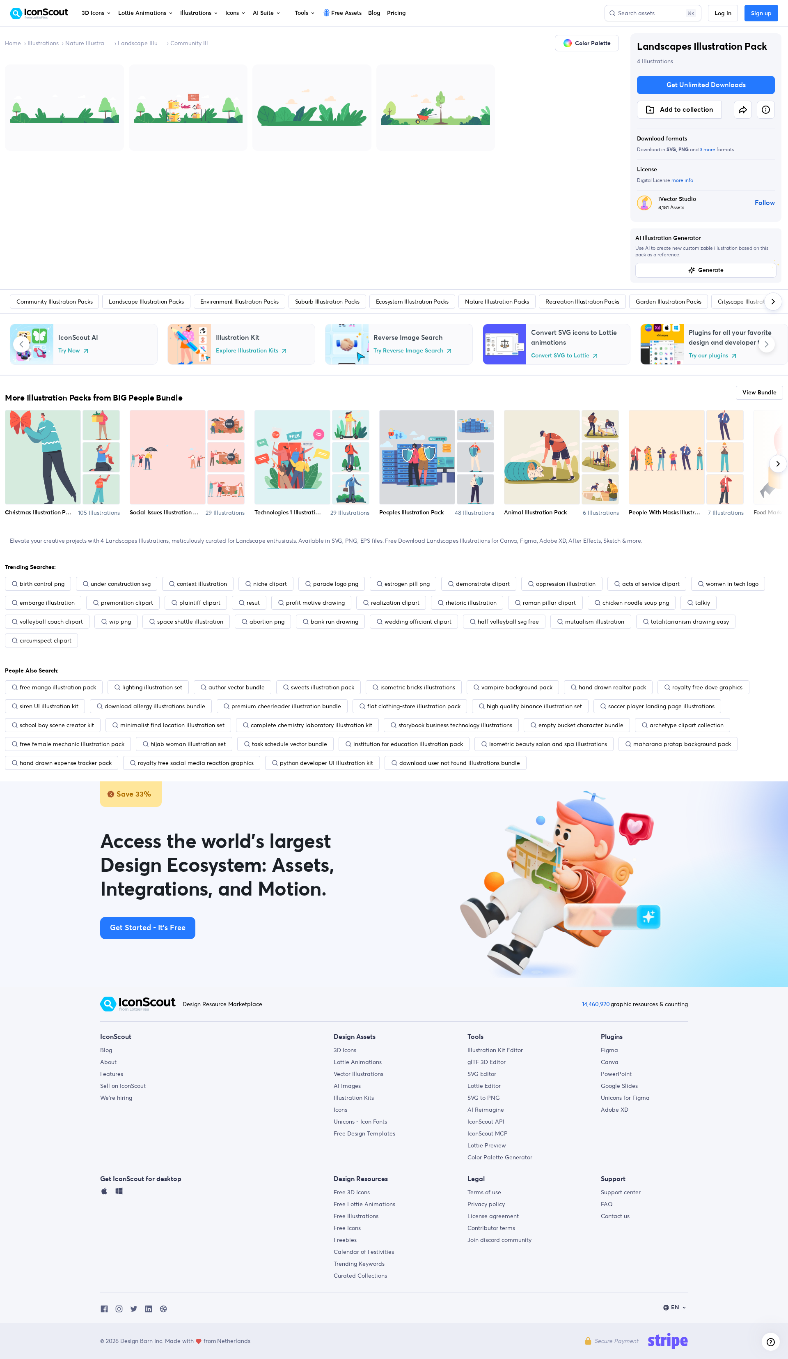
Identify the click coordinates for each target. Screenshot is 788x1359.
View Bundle (759, 393)
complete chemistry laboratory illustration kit (311, 725)
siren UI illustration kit (49, 706)
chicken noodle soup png (635, 602)
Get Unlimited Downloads (706, 85)
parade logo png (335, 583)
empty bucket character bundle (580, 725)
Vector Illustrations (358, 1074)
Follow (765, 203)
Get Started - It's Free (148, 928)
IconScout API (485, 1121)
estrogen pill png (407, 583)
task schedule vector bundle (289, 744)
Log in (723, 13)
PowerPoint (616, 1074)
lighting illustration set (152, 687)
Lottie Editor (484, 1086)
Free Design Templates (364, 1133)
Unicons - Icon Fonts (360, 1121)
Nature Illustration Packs (88, 43)
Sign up (761, 13)
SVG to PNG (483, 1097)
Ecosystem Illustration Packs (412, 301)
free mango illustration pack (58, 687)
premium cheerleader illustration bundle (286, 706)
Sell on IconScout (123, 1086)
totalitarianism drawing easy (690, 621)
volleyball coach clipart (51, 621)
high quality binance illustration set (534, 706)
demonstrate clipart (483, 583)
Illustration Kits (354, 1097)
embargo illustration (47, 602)
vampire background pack (516, 687)
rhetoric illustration (471, 602)
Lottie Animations (358, 1062)
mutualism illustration (594, 621)
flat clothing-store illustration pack (413, 706)
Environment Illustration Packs (239, 301)
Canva (609, 1062)
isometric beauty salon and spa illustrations (548, 744)
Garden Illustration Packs (668, 301)
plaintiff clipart (199, 602)
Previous (21, 344)
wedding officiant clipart (418, 621)
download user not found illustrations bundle (459, 763)
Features (111, 1074)
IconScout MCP (487, 1133)
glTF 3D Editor (486, 1062)
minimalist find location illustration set (172, 725)
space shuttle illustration (190, 621)
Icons (340, 1109)
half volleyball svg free (508, 621)
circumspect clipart (45, 640)
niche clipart (270, 583)
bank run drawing (334, 621)
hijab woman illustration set (188, 744)
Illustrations (43, 43)
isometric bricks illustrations (417, 687)
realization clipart (395, 602)
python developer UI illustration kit (326, 763)
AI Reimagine (485, 1109)
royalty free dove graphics (707, 687)
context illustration (202, 583)
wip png (120, 621)
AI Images (347, 1086)
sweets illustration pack (322, 687)
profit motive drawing (315, 602)
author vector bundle (236, 687)
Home (13, 43)
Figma (609, 1050)
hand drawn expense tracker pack (66, 763)
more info (682, 180)
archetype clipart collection (687, 725)
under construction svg (121, 583)
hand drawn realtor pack (612, 687)
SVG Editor (481, 1074)
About (108, 1062)
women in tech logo (732, 583)
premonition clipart (127, 602)
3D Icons (345, 1050)
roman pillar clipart (549, 602)
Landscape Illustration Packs (141, 43)
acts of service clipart (651, 583)
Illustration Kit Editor (495, 1050)
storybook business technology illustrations (455, 725)
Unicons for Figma (625, 1097)
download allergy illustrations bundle (155, 706)
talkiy (702, 602)
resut (253, 602)
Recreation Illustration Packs (582, 301)
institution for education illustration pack (408, 744)
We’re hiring (116, 1097)
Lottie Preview (486, 1145)
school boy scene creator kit (57, 725)
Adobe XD (614, 1109)
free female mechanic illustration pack (72, 744)
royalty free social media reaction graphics (196, 763)
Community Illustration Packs (193, 43)
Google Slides (619, 1086)
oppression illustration (566, 583)
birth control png (42, 583)
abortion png (267, 621)
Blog (106, 1050)
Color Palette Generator (499, 1157)
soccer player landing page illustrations (661, 706)
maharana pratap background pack (682, 744)
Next (766, 344)
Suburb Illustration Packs (327, 301)
